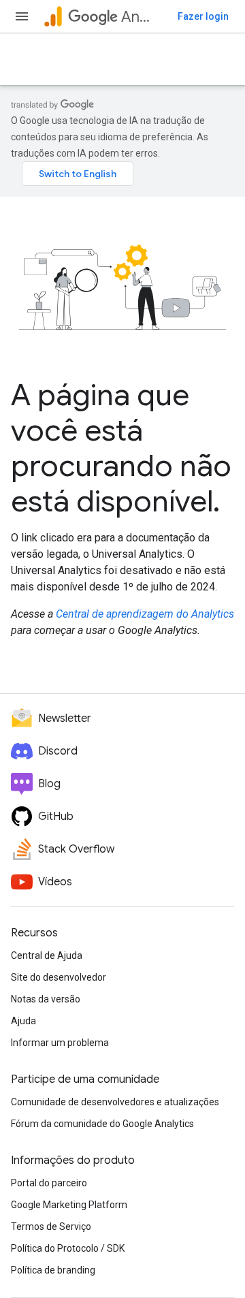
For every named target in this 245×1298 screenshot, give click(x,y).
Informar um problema (60, 1042)
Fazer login (203, 16)
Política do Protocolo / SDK (68, 1248)
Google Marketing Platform (69, 1204)
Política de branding (53, 1270)
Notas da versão (45, 999)
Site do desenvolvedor (58, 977)
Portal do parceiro (49, 1182)
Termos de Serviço (51, 1226)
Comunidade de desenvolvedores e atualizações (115, 1101)
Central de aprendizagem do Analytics (145, 613)
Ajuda (23, 1020)
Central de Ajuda (46, 955)
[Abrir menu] (21, 16)
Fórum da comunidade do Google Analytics (102, 1123)
